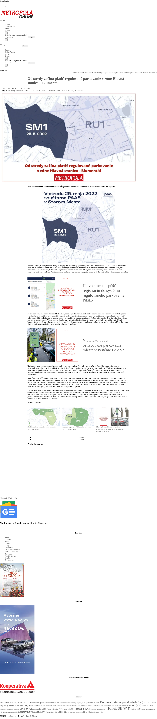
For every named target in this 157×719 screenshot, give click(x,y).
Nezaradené (9, 548)
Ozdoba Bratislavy (11, 552)
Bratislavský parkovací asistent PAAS (20, 90)
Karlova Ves (77, 705)
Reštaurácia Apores (10, 712)
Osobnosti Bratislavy (12, 550)
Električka (51, 705)
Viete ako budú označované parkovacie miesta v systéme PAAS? (103, 345)
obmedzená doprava (14, 709)
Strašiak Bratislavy (11, 556)
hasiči (60, 705)
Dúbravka (40, 705)
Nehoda (145, 705)
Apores (13, 703)
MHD (135, 705)
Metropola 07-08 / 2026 (8, 498)
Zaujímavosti (9, 560)
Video (64, 711)
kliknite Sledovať (38, 523)
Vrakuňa (79, 712)
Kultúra (7, 544)
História (7, 541)
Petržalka (83, 708)
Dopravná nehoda (131, 702)
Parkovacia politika (54, 90)
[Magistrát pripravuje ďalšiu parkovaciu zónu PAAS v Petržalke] (43, 417)
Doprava (38, 90)
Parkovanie (79, 90)
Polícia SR (119, 708)
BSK (85, 703)
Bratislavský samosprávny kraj (71, 703)
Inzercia (7, 28)
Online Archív (10, 26)
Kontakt (7, 30)
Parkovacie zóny (68, 90)
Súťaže (7, 558)
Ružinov (25, 711)
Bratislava (24, 702)
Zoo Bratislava (97, 712)
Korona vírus (89, 705)
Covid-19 (94, 703)
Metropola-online (10, 716)
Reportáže (8, 554)
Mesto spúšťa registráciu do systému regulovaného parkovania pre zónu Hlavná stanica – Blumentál (110, 429)
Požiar (136, 709)
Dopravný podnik (150, 702)
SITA (28, 88)
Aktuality (80, 439)
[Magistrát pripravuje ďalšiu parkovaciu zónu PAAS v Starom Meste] (78, 417)
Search (25, 46)
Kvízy (7, 546)
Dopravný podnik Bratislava (14, 705)
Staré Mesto (39, 712)
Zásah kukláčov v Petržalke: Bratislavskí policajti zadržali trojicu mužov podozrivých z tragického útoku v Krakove (98, 72)
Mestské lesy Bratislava (122, 705)
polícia (94, 709)
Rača (144, 709)
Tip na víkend (51, 712)
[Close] (6, 39)
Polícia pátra (102, 709)
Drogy (32, 705)
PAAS (44, 90)
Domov (7, 24)
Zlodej (87, 712)
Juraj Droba (67, 705)
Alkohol (4, 703)
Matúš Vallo (109, 705)
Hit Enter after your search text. (16, 35)
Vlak (72, 712)
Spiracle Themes (32, 716)
